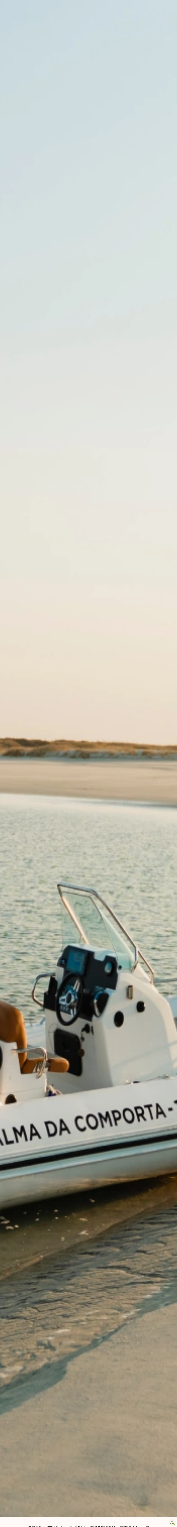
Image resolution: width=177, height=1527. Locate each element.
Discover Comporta (90, 13)
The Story (30, 13)
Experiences (69, 30)
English (128, 13)
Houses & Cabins (49, 13)
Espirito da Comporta (88, 7)
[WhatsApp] (172, 1522)
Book (145, 13)
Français (127, 24)
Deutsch (127, 41)
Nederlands (129, 36)
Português (128, 47)
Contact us (111, 13)
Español (127, 30)
